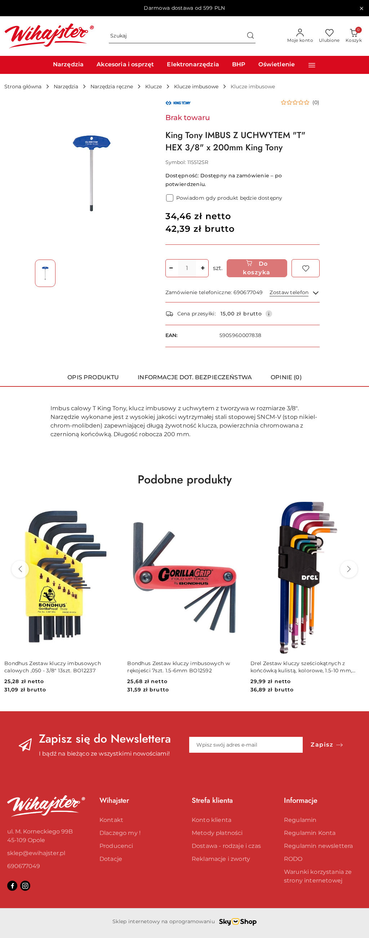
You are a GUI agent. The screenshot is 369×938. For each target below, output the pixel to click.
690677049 (23, 866)
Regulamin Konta (309, 832)
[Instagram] (25, 886)
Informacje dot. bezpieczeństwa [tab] (195, 377)
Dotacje (110, 858)
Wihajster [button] (114, 800)
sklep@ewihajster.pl (36, 853)
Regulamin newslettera (318, 845)
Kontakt (111, 820)
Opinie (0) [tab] (286, 377)
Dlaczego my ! (120, 832)
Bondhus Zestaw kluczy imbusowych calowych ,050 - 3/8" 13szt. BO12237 (52, 667)
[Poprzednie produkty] (20, 569)
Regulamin (300, 820)
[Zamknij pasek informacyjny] (361, 8)
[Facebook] (12, 886)
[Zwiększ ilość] (202, 268)
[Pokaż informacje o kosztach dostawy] (269, 314)
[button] (312, 65)
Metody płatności (217, 832)
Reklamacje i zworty (221, 858)
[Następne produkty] (348, 569)
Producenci (116, 845)
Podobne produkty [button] (185, 479)
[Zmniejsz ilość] (171, 268)
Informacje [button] (300, 800)
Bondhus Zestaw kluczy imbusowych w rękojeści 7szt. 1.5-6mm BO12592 (178, 667)
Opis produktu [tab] (93, 377)
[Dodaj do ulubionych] (306, 268)
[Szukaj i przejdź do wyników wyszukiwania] (250, 36)
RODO (293, 858)
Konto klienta (211, 820)
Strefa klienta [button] (212, 800)
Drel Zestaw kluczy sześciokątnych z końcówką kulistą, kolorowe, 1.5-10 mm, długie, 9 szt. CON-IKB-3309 (301, 667)
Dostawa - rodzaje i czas (226, 845)
